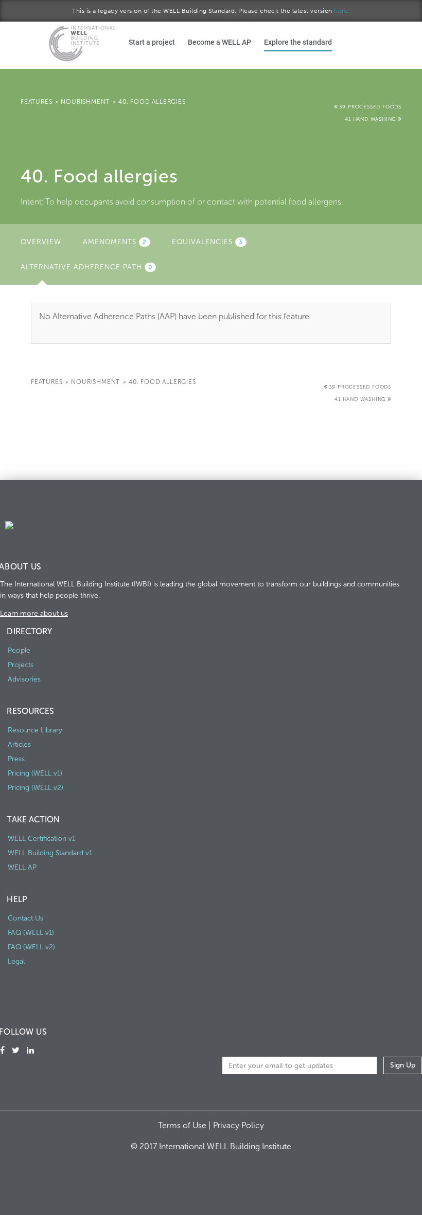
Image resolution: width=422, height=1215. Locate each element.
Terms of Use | (185, 1125)
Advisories (24, 679)
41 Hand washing (371, 119)
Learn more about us (34, 613)
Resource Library (35, 730)
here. (342, 10)
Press (16, 758)
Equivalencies (207, 241)
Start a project (152, 42)
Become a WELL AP (219, 42)
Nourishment (85, 101)
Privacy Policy (238, 1125)
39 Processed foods (370, 107)
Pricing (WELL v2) (35, 787)
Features (36, 101)
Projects (20, 664)
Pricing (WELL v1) (35, 773)
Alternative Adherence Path (92, 270)
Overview (41, 241)
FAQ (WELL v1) (31, 932)
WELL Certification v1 (41, 838)
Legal (16, 961)
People (19, 650)
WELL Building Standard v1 (50, 853)
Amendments (115, 241)
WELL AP (22, 867)
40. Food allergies (151, 101)
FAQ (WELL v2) (31, 947)
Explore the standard (298, 42)
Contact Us (25, 918)
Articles (19, 744)
